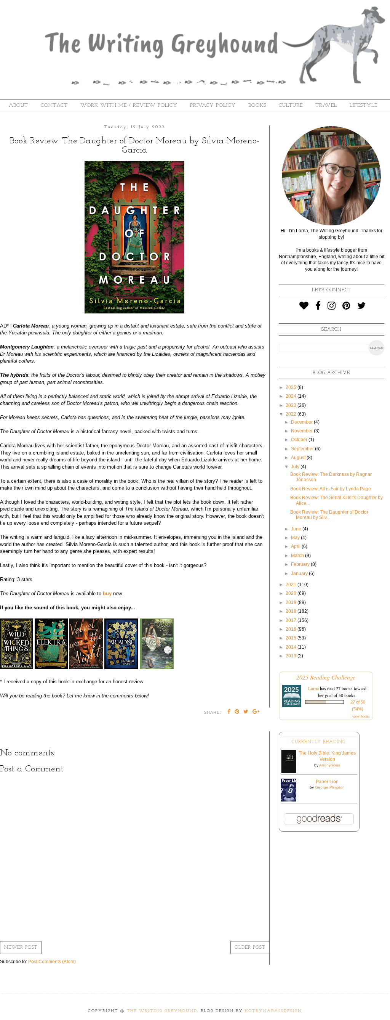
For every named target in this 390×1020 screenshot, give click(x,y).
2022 (291, 414)
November (302, 431)
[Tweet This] (246, 712)
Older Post (250, 947)
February (301, 564)
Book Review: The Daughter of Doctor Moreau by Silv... (329, 514)
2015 (291, 638)
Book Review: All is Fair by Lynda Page (330, 489)
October (299, 439)
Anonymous (329, 765)
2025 (291, 387)
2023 (291, 405)
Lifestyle (363, 105)
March (298, 555)
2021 (291, 584)
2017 (291, 620)
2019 (291, 602)
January (300, 573)
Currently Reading (318, 742)
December (302, 422)
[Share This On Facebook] (229, 712)
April (296, 546)
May (296, 537)
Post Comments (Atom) (52, 961)
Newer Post (20, 947)
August (299, 457)
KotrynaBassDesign (273, 1011)
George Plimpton (330, 787)
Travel (326, 105)
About (18, 105)
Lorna (313, 688)
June (296, 529)
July (295, 466)
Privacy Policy (213, 105)
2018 (291, 611)
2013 (291, 656)
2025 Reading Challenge (325, 677)
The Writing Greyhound (162, 1011)
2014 (291, 647)
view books (361, 716)
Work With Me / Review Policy (128, 105)
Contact (54, 105)
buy (107, 593)
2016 (291, 629)
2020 (291, 593)
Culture (291, 105)
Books (257, 105)
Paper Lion (327, 781)
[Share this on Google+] (256, 712)
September (303, 448)
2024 (291, 396)
